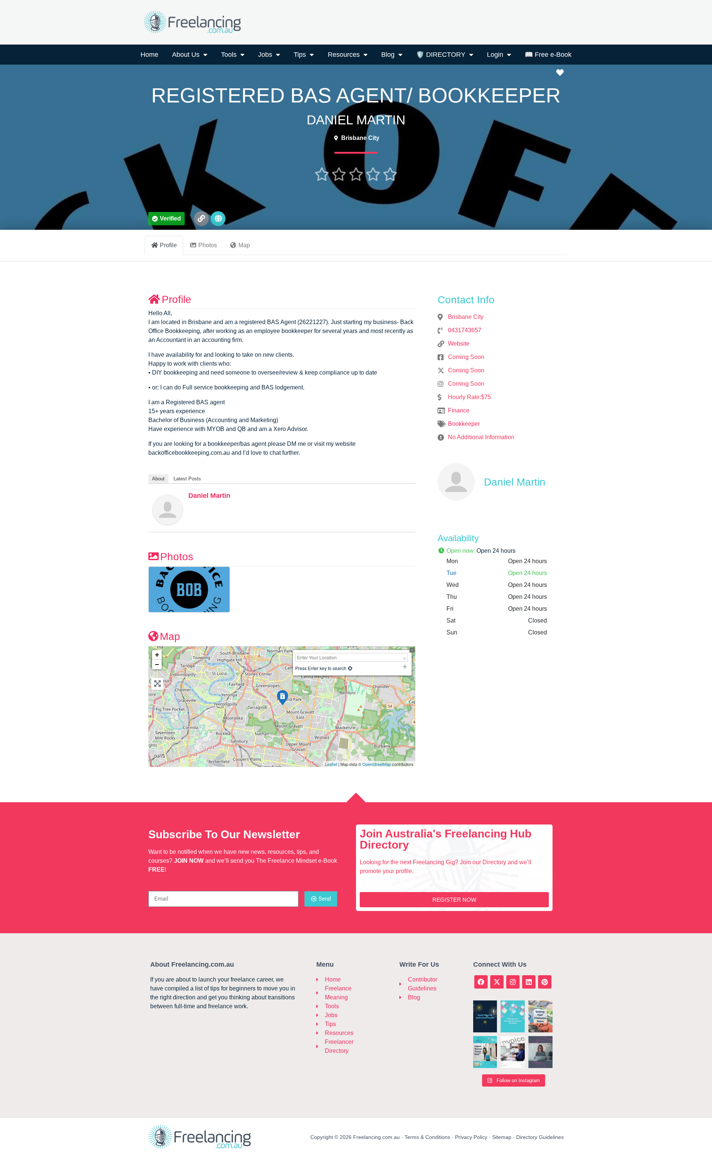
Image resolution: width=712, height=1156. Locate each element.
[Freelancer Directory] (320, 1046)
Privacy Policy (471, 1137)
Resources (344, 54)
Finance (458, 410)
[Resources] (320, 1033)
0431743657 (464, 330)
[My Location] (350, 668)
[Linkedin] (528, 982)
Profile (176, 299)
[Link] (201, 218)
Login (495, 54)
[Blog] (402, 997)
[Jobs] (320, 1015)
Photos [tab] (207, 245)
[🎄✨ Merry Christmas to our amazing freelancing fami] (513, 1016)
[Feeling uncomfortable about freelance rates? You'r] (540, 1016)
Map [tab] (244, 245)
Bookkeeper (464, 424)
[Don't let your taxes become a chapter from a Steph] (513, 1052)
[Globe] (218, 218)
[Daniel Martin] (167, 509)
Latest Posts (187, 478)
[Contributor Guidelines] (402, 984)
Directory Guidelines (540, 1137)
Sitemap (501, 1137)
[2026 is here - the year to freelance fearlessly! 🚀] (485, 1016)
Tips (300, 54)
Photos (176, 556)
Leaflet (331, 764)
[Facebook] (481, 982)
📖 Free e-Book (548, 54)
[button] (166, 218)
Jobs (265, 54)
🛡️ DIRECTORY (440, 54)
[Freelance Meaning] (320, 993)
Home (149, 54)
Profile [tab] (168, 245)
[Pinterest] (544, 982)
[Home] (320, 979)
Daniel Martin (209, 495)
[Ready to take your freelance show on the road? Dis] (485, 1052)
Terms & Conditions (427, 1137)
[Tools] (320, 1006)
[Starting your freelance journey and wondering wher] (540, 1052)
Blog (388, 54)
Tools (229, 54)
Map (170, 636)
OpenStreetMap (376, 764)
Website (458, 343)
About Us (186, 54)
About (158, 478)
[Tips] (320, 1024)
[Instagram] (513, 982)
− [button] (157, 664)
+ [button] (157, 655)
